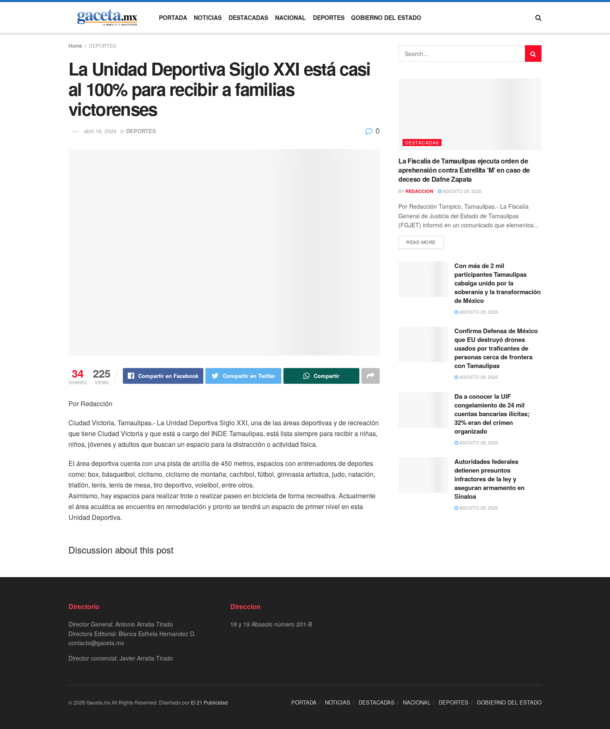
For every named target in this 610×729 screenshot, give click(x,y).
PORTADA (173, 17)
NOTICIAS (208, 17)
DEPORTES (328, 17)
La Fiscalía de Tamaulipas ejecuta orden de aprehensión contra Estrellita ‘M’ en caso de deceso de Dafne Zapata (464, 170)
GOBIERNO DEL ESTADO (386, 17)
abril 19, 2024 (100, 131)
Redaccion (419, 191)
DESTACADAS (248, 17)
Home (75, 45)
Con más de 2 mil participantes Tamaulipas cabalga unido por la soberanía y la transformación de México (497, 283)
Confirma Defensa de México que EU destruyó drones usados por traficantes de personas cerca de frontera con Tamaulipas (496, 348)
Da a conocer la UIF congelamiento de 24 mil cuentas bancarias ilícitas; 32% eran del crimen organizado (491, 414)
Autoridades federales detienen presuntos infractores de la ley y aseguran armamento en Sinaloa (489, 479)
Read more (421, 242)
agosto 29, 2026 (461, 191)
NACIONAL (290, 17)
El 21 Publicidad (209, 702)
